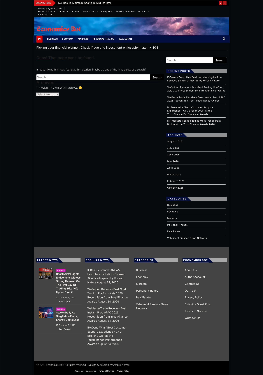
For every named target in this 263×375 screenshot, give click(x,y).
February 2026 (175, 181)
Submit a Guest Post (125, 11)
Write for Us (143, 11)
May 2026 (173, 161)
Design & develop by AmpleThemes (109, 365)
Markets (83, 39)
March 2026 (174, 174)
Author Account (45, 14)
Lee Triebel (64, 301)
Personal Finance (103, 39)
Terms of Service (90, 11)
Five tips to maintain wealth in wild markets (84, 2)
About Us (50, 11)
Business (52, 39)
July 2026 (173, 148)
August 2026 (174, 141)
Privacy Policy (107, 11)
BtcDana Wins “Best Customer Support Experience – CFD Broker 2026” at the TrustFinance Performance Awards (190, 111)
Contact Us (63, 11)
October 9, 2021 (67, 297)
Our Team (75, 11)
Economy (68, 39)
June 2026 (173, 154)
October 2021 (175, 187)
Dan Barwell (65, 329)
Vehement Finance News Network (187, 238)
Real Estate (126, 39)
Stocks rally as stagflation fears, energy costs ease (67, 316)
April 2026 (173, 167)
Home (41, 11)
